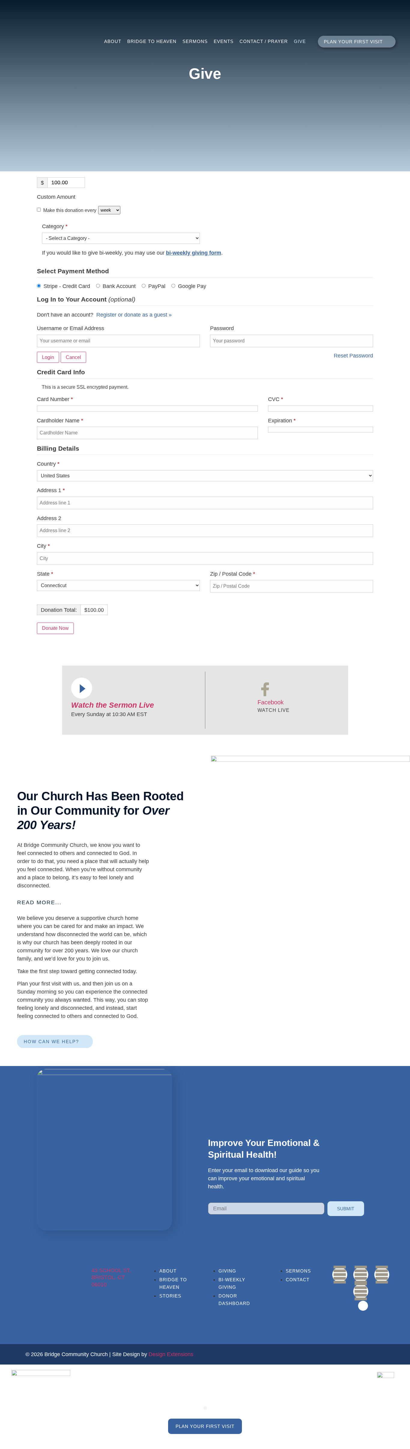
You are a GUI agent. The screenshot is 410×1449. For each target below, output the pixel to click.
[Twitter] (360, 1291)
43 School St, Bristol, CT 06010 (111, 1277)
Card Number (55, 399)
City (43, 546)
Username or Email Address (70, 328)
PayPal (156, 286)
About (112, 41)
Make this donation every (70, 210)
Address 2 (50, 518)
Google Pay (192, 286)
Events (224, 41)
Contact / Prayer (264, 41)
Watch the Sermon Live (112, 705)
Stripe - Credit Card (67, 286)
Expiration (282, 421)
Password (222, 328)
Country (48, 464)
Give (300, 41)
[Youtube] (360, 1274)
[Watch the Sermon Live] (81, 688)
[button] (83, 903)
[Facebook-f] (339, 1274)
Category (65, 225)
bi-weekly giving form (193, 253)
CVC (275, 399)
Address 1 (51, 490)
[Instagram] (381, 1274)
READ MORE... (39, 902)
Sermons (195, 41)
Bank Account (119, 286)
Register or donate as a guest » (134, 315)
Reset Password (353, 356)
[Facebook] (265, 689)
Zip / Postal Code (232, 574)
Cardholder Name (60, 421)
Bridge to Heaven (151, 41)
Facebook (271, 702)
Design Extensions (171, 1354)
